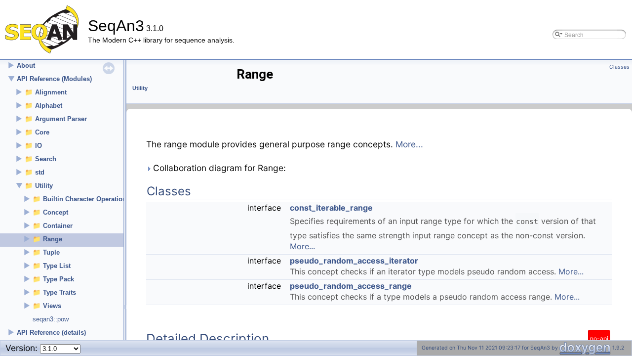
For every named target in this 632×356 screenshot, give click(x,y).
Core (42, 132)
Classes (619, 67)
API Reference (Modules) (54, 79)
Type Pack (58, 279)
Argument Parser (61, 119)
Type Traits (59, 292)
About (26, 65)
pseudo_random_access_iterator (354, 261)
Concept (55, 212)
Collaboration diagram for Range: (218, 168)
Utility (44, 185)
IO (38, 145)
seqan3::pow (51, 319)
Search (45, 159)
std (39, 172)
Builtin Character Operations (86, 199)
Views (52, 306)
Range (52, 239)
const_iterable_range (331, 208)
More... (409, 144)
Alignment (51, 92)
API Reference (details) (51, 332)
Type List (57, 265)
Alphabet (48, 105)
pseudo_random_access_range (351, 286)
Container (58, 225)
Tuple (51, 252)
